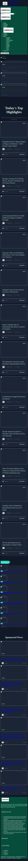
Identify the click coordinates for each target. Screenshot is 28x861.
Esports (5, 27)
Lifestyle (8, 41)
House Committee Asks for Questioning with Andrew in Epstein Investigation (13, 327)
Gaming (8, 37)
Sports (7, 46)
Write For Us (3, 858)
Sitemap (9, 858)
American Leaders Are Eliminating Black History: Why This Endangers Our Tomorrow (13, 255)
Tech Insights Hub (11, 856)
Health (7, 38)
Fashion (5, 33)
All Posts (5, 24)
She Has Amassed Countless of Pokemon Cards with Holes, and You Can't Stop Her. (13, 434)
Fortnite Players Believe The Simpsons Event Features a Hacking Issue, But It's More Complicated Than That (13, 710)
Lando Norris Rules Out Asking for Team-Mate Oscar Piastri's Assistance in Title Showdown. (14, 823)
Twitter (5, 851)
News (7, 42)
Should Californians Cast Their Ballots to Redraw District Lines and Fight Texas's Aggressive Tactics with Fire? (14, 91)
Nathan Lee (5, 70)
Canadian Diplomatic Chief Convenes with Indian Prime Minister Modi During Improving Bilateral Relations (14, 818)
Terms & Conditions (16, 858)
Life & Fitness (9, 40)
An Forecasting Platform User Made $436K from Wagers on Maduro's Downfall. (13, 218)
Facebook (5, 850)
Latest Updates (5, 3)
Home (4, 23)
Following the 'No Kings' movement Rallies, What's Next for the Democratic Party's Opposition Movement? (12, 684)
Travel (7, 49)
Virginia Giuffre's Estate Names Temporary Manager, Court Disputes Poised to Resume (13, 826)
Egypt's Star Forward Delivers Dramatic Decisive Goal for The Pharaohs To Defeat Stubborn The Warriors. (14, 829)
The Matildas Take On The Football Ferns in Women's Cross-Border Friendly (14, 623)
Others (7, 44)
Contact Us (6, 50)
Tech (7, 48)
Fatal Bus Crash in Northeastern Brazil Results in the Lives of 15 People (12, 508)
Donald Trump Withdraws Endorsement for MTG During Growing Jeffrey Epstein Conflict (14, 821)
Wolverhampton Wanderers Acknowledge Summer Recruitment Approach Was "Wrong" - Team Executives (13, 764)
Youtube (5, 854)
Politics (8, 45)
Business (5, 25)
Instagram (5, 853)
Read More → (22, 154)
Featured (5, 35)
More (4, 36)
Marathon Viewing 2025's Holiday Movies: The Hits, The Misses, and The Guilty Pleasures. (13, 181)
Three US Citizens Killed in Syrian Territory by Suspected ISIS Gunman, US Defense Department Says (13, 471)
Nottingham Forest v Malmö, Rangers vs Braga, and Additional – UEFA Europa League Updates (13, 144)
